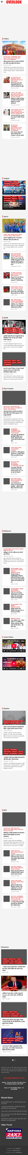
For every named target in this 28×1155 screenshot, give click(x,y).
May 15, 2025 (14, 599)
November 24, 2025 (8, 556)
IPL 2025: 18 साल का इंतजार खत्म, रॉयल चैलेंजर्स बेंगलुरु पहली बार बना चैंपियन (17, 291)
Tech (17, 185)
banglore (18, 272)
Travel (5, 409)
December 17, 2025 (8, 761)
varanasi (13, 450)
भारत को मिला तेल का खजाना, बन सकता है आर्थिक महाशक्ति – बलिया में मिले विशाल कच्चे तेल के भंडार (17, 485)
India (19, 56)
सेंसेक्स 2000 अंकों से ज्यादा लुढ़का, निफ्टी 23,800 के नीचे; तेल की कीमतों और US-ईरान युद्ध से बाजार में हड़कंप (13, 1021)
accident (13, 272)
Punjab (12, 723)
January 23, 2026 (8, 730)
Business (5, 947)
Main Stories (7, 58)
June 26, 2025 (14, 584)
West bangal (14, 81)
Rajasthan (19, 113)
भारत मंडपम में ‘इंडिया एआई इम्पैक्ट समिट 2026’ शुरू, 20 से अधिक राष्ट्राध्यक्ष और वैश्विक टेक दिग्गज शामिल (12, 1048)
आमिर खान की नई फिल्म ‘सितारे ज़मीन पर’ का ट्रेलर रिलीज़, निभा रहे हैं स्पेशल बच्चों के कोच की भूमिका (17, 595)
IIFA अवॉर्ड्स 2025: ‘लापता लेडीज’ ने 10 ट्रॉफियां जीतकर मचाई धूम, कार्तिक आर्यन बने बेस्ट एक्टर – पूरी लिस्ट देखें (17, 623)
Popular (18, 96)
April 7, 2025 (14, 474)
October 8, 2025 (7, 341)
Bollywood (7, 531)
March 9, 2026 (7, 241)
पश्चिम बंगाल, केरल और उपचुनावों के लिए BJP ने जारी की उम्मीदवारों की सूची (17, 84)
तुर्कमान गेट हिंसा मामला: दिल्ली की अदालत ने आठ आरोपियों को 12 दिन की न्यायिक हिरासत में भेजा (16, 887)
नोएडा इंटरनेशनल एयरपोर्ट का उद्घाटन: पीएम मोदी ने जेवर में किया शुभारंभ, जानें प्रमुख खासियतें (13, 413)
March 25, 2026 (7, 65)
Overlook (18, 1148)
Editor (13, 65)
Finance (19, 959)
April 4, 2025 (14, 613)
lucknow (13, 431)
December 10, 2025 (8, 207)
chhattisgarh (15, 109)
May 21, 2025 (14, 309)
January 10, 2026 (15, 891)
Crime (19, 92)
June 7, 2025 (14, 443)
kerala (18, 78)
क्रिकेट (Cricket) (16, 235)
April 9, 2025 (14, 457)
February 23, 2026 (15, 120)
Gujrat (15, 111)
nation (13, 58)
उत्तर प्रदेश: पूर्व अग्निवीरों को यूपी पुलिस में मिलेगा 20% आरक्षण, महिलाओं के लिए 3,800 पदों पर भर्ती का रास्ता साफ (17, 438)
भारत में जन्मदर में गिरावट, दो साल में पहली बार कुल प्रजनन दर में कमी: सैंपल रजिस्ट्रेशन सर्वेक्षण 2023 (14, 370)
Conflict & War (13, 1011)
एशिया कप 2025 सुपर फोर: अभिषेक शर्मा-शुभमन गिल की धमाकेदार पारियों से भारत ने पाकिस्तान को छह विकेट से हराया (17, 261)
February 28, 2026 (15, 105)
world (16, 989)
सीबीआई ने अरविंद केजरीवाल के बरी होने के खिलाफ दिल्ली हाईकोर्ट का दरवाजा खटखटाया (17, 101)
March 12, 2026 (6, 998)
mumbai (21, 549)
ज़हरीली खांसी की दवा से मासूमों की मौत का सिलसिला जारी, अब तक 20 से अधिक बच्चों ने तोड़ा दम (14, 337)
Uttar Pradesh (8, 389)
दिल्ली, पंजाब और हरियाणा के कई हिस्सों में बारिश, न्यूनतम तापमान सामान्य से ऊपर (17, 872)
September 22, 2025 (16, 266)
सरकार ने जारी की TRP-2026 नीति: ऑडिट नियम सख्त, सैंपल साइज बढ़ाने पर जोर (13, 189)
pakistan (13, 255)
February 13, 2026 (15, 137)
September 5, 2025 (8, 374)
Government (14, 56)
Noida (12, 407)
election (15, 77)
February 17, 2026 (6, 1051)
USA (12, 989)
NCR (5, 810)
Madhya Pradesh (15, 112)
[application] (14, 645)
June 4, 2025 (14, 295)
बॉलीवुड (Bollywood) (8, 550)
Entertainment (8, 181)
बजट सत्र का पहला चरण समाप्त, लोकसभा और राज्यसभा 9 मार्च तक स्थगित (17, 133)
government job (15, 430)
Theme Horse (16, 1150)
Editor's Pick (7, 56)
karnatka (13, 78)
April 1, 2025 (14, 489)
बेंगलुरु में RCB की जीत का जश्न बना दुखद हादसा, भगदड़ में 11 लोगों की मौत (17, 278)
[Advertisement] (14, 19)
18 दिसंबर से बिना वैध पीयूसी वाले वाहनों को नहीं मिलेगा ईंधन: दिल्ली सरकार (17, 903)
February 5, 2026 (15, 861)
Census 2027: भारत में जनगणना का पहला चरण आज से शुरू (14, 1111)
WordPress (19, 1152)
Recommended (12, 59)
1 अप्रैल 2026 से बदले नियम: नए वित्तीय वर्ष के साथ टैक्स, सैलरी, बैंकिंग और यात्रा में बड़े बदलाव (13, 968)
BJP (12, 77)
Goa (19, 77)
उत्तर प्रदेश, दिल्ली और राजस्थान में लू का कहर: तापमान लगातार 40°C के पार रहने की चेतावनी (17, 470)
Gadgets (6, 178)
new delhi (17, 58)
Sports (5, 216)
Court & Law (14, 92)
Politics (6, 39)
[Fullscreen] (23, 651)
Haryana (12, 721)
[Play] (4, 651)
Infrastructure (15, 406)
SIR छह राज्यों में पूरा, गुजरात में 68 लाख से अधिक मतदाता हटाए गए (17, 117)
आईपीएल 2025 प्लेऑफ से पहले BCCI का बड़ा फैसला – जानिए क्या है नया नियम (17, 305)
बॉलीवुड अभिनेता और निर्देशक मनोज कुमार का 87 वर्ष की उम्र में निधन (17, 610)
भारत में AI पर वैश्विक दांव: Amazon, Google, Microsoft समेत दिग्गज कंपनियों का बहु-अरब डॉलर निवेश (13, 204)
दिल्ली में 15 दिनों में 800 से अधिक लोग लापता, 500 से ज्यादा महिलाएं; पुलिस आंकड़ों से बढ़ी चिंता (17, 857)
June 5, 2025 (14, 282)
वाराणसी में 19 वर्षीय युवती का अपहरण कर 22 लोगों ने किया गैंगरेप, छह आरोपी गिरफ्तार (17, 453)
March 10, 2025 (14, 628)
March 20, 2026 (14, 88)
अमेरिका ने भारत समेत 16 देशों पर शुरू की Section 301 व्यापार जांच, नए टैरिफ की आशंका (12, 995)
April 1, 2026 (5, 972)
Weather (21, 465)
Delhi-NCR (13, 94)
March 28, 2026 (7, 192)
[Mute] (21, 651)
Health (5, 318)
